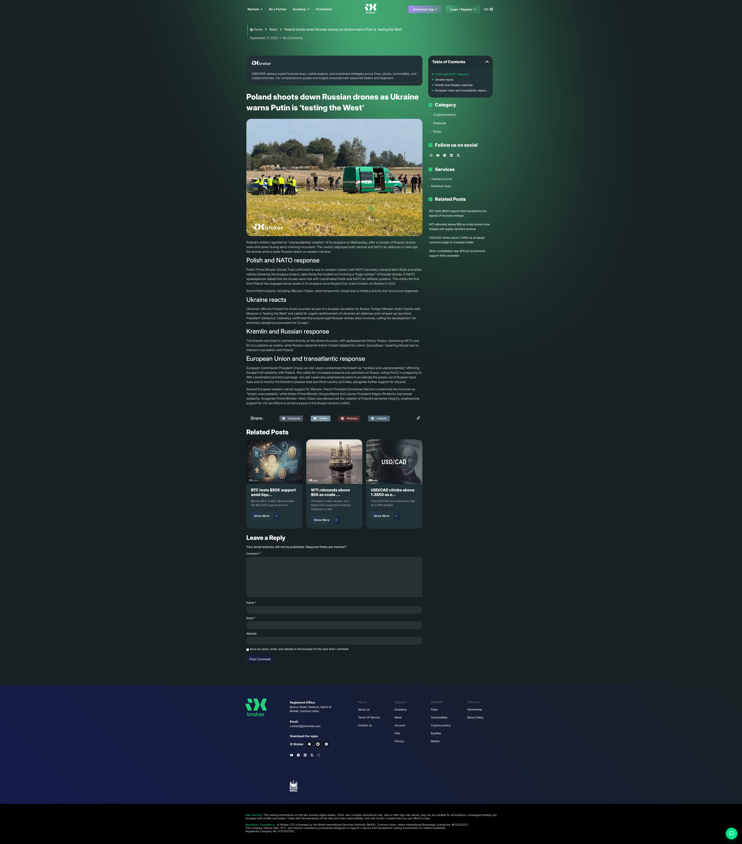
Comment (253, 553)
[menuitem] (489, 9)
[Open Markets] (261, 9)
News (273, 29)
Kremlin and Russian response (454, 85)
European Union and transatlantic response (462, 90)
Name (251, 602)
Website (251, 633)
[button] (291, 418)
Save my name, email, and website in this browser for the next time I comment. (299, 649)
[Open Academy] (308, 9)
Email (250, 618)
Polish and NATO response (452, 74)
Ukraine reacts (444, 79)
